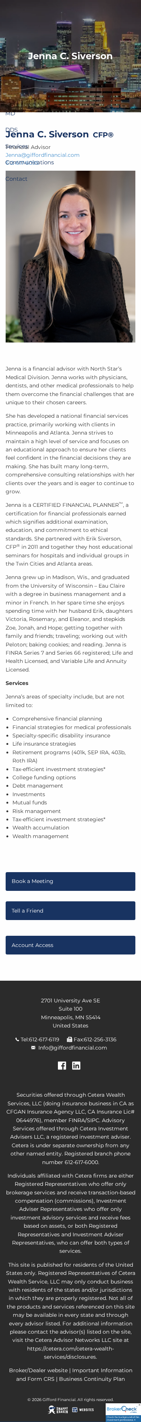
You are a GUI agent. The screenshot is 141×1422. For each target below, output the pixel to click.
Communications (29, 162)
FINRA (76, 1120)
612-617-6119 (44, 1039)
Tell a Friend (27, 910)
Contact (16, 178)
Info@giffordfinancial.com (72, 1047)
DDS (11, 129)
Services (16, 146)
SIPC (93, 1120)
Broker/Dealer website (38, 1370)
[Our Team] (77, 1068)
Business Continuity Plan (92, 1379)
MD (10, 113)
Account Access (32, 945)
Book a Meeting (32, 881)
